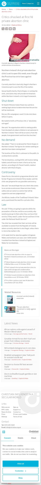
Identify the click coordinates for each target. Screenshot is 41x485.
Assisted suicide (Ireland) (25, 296)
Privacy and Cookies (20, 414)
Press (3, 414)
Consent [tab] (7, 438)
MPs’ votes (5, 409)
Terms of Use (17, 416)
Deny (21, 478)
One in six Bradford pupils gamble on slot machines (20, 375)
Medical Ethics (17, 25)
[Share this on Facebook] (6, 28)
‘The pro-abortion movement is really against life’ (26, 309)
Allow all (20, 464)
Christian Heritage (18, 343)
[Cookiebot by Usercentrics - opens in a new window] (29, 432)
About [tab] (33, 438)
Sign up (15, 407)
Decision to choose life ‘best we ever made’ (18, 365)
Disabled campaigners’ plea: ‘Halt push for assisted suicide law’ (19, 356)
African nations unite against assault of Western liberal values (19, 330)
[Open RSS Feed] (14, 28)
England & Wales (30, 350)
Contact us (17, 412)
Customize (19, 471)
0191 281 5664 (9, 425)
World (30, 334)
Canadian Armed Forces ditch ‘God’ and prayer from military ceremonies (19, 340)
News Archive (6, 412)
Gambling (14, 378)
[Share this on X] (3, 28)
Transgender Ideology (17, 350)
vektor (9, 483)
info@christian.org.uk (13, 427)
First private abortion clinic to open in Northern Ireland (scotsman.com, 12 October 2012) (19, 257)
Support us (17, 409)
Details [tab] (20, 438)
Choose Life (15, 369)
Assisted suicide (16, 359)
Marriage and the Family (20, 334)
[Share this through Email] (10, 28)
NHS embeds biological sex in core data (19, 348)
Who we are (6, 407)
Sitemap (4, 416)
